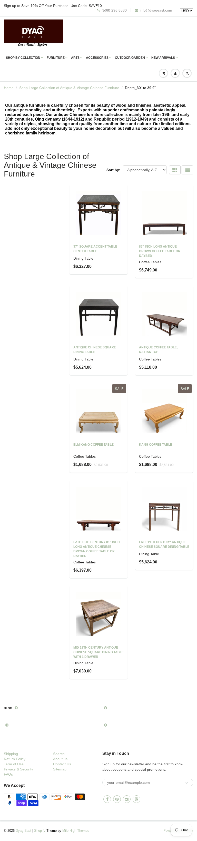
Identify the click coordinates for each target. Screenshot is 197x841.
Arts (75, 58)
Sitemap (59, 769)
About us (60, 759)
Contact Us (62, 764)
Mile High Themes (75, 831)
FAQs (8, 774)
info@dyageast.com (156, 10)
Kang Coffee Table (155, 444)
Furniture (56, 58)
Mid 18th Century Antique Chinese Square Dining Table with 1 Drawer (98, 652)
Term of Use (14, 764)
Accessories (97, 58)
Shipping (11, 754)
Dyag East (23, 831)
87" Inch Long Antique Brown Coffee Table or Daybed (159, 251)
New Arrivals (163, 58)
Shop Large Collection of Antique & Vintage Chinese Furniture (69, 88)
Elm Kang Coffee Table (93, 444)
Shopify (39, 831)
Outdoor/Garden (130, 58)
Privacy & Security (18, 769)
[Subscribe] (187, 783)
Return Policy (14, 759)
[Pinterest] (117, 799)
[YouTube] (136, 799)
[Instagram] (127, 799)
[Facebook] (107, 799)
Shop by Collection (23, 58)
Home (9, 88)
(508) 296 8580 (114, 10)
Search (59, 754)
